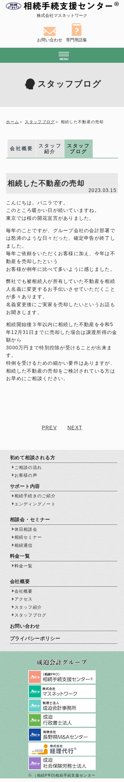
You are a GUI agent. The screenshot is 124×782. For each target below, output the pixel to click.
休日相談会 (25, 529)
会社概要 (21, 148)
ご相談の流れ (28, 467)
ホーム (12, 122)
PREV (49, 427)
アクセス (23, 599)
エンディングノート (35, 504)
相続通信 (23, 545)
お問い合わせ (25, 626)
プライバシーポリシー (35, 638)
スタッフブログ (40, 122)
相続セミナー (28, 537)
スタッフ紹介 (50, 148)
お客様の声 (25, 475)
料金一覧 (23, 565)
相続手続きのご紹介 (35, 495)
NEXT (74, 427)
